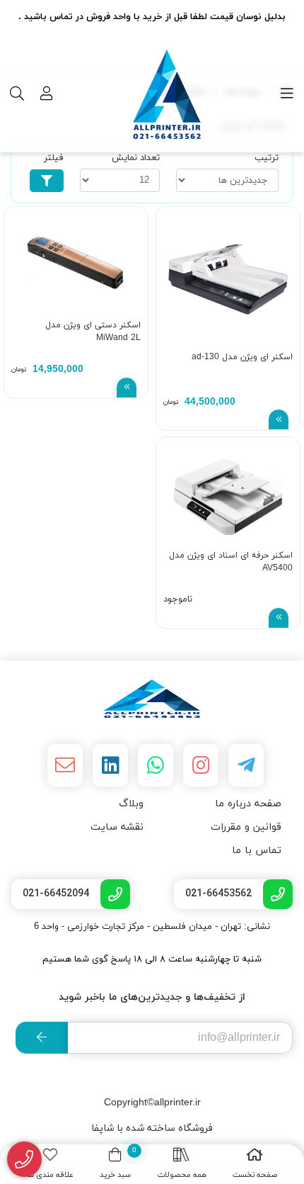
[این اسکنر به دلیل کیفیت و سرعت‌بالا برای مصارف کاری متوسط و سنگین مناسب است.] (228, 279)
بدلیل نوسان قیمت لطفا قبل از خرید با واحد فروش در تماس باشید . (152, 17)
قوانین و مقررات (246, 827)
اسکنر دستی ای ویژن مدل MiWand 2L (93, 332)
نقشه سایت (117, 827)
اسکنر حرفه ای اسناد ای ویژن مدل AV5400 (231, 562)
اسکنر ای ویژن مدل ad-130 (242, 357)
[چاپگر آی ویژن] (152, 698)
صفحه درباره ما (248, 803)
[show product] (278, 419)
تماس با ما (256, 850)
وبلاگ (131, 803)
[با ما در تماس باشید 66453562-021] (24, 1159)
